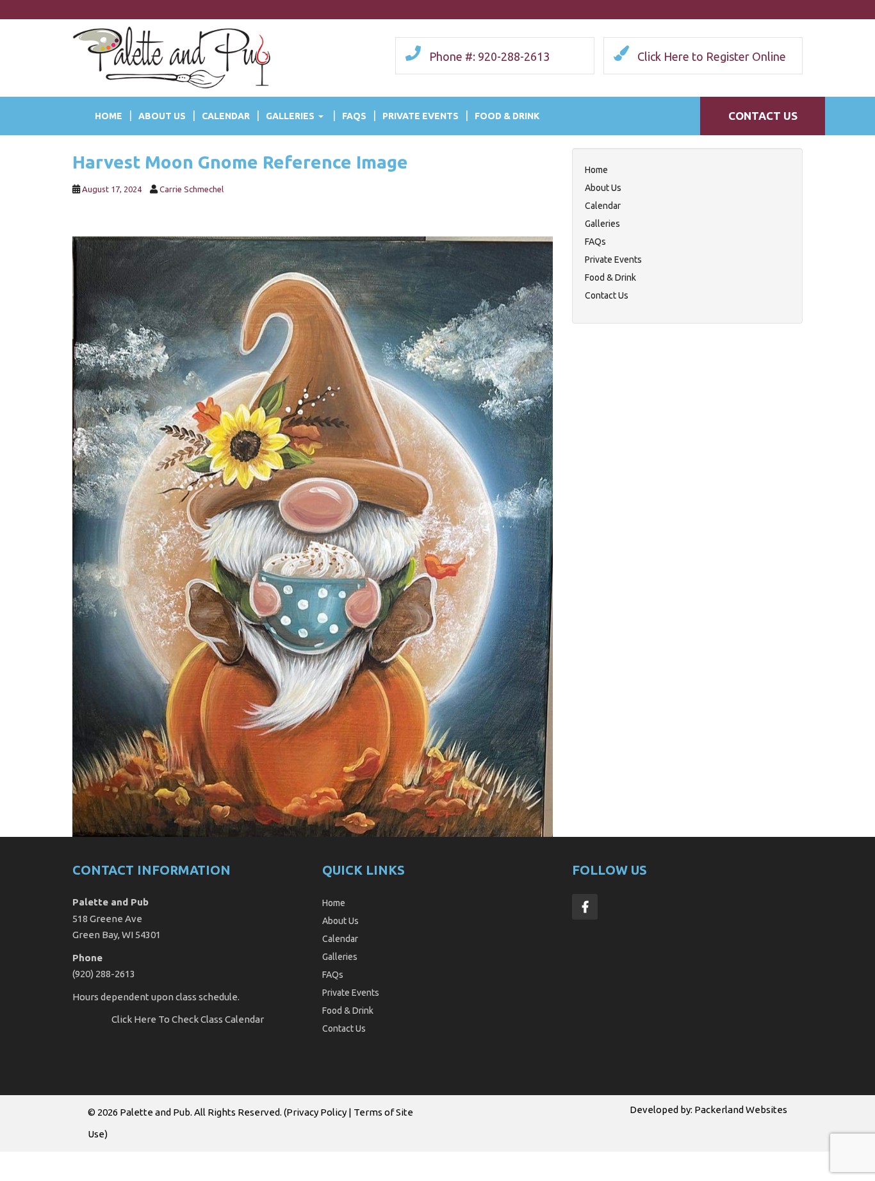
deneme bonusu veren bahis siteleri (139, 1158)
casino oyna (346, 1158)
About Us (162, 116)
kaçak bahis (247, 1158)
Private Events (420, 116)
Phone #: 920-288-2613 (489, 56)
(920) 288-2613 (103, 973)
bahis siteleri (29, 1158)
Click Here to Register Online (711, 56)
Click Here (133, 1019)
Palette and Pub (155, 1112)
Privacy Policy (316, 1112)
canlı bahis (453, 1158)
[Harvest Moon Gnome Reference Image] (312, 535)
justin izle (296, 1158)
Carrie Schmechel (191, 189)
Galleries (290, 116)
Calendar (226, 116)
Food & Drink (507, 116)
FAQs (354, 116)
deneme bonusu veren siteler (544, 1158)
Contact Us (762, 116)
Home (108, 116)
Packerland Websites (740, 1109)
